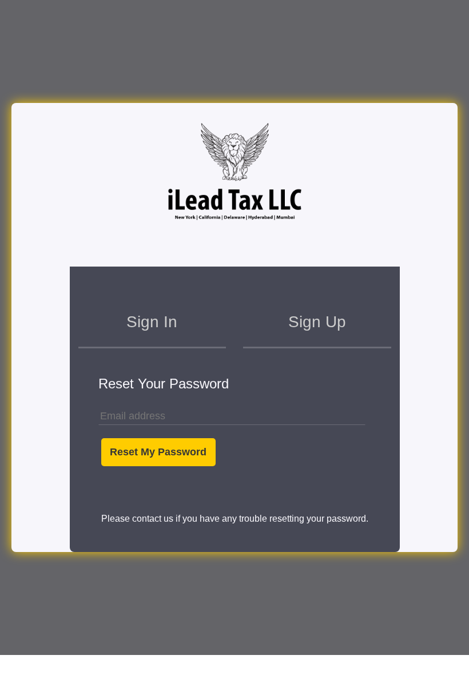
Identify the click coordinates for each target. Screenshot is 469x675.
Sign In (151, 322)
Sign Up (317, 322)
